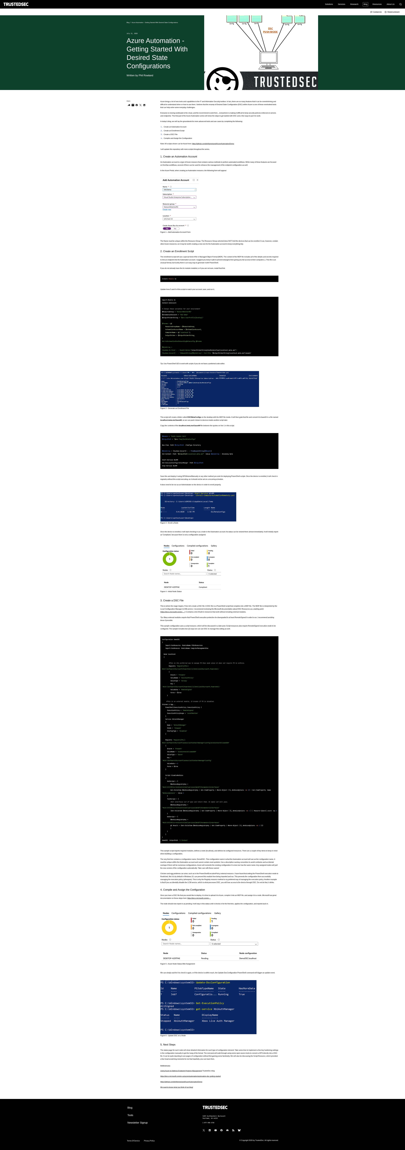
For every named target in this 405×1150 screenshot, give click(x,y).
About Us (390, 4)
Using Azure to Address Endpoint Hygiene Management (181, 1071)
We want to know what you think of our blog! (176, 1087)
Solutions (329, 4)
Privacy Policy (149, 1141)
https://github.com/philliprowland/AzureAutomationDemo (213, 144)
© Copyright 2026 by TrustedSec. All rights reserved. (258, 1140)
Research (354, 4)
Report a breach (393, 12)
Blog (365, 4)
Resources (377, 4)
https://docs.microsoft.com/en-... (172, 612)
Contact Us (377, 12)
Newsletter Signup (137, 1122)
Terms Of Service (133, 1141)
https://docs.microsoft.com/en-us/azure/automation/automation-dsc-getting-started (190, 1076)
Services (341, 4)
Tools (130, 1115)
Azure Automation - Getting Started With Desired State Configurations (155, 22)
